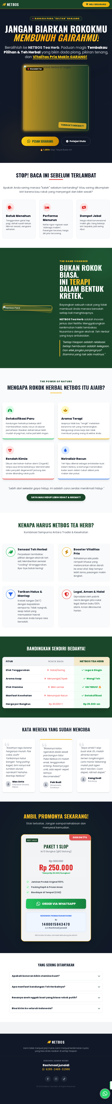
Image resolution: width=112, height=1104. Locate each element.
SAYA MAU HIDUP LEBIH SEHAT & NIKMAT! (56, 497)
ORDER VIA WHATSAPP (59, 904)
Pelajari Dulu (78, 141)
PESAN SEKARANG (42, 141)
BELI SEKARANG (97, 4)
